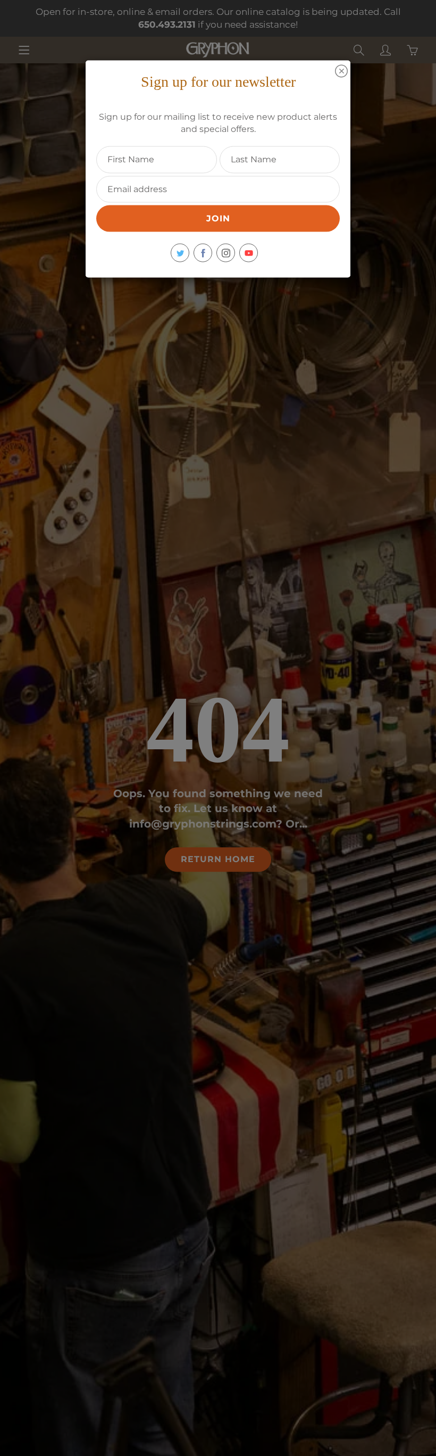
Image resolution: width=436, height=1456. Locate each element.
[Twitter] (180, 253)
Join (218, 218)
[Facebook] (203, 253)
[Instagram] (225, 253)
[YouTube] (248, 253)
